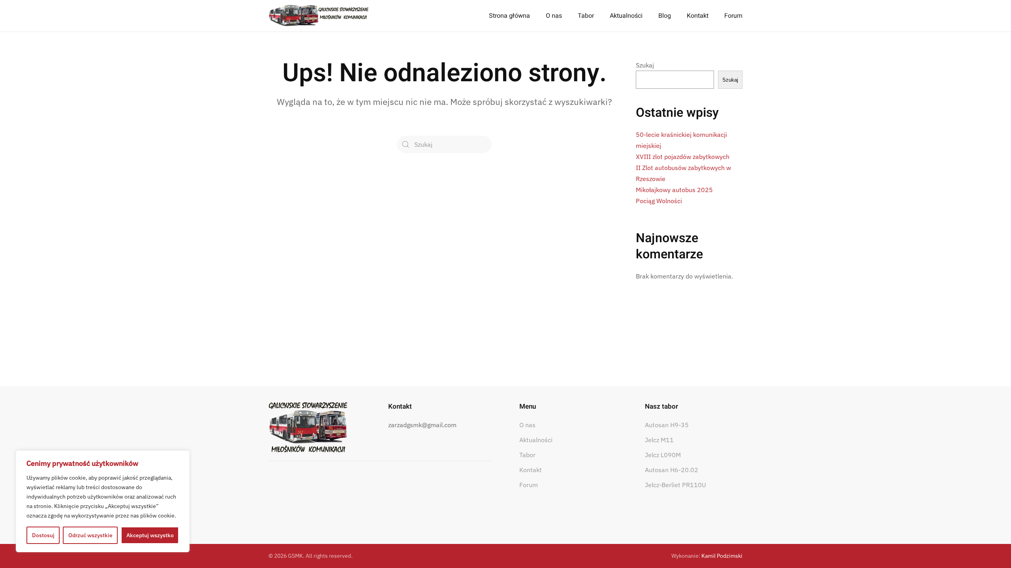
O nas (527, 425)
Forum (733, 16)
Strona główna (509, 16)
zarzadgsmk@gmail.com (422, 425)
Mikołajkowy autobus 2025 (674, 190)
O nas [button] (554, 16)
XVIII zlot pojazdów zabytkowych (682, 157)
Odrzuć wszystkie (90, 535)
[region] (103, 501)
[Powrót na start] (319, 16)
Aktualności (626, 16)
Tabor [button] (586, 16)
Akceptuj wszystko (150, 535)
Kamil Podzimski (721, 555)
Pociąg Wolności (659, 201)
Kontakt (697, 16)
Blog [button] (664, 16)
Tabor (527, 455)
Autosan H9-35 (667, 425)
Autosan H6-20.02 (671, 470)
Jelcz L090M (663, 455)
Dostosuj (43, 535)
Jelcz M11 (659, 440)
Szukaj (645, 65)
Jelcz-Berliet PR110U (675, 485)
